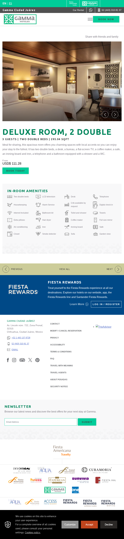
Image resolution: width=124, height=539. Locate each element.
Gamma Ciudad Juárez (19, 10)
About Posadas (58, 379)
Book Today (15, 170)
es (10, 3)
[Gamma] (90, 3)
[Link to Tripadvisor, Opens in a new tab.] (22, 360)
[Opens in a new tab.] (103, 326)
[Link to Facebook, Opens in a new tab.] (8, 360)
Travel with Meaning (61, 366)
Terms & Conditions (61, 352)
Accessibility (57, 345)
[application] (62, 524)
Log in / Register (106, 304)
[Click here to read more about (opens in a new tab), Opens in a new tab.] (21, 470)
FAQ (52, 359)
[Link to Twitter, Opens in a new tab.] (30, 360)
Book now (106, 19)
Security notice (59, 386)
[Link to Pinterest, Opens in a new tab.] (37, 360)
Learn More (77, 304)
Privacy (54, 338)
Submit (87, 422)
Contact (55, 324)
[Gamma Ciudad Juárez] (23, 19)
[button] (105, 114)
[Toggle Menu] (90, 19)
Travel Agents (58, 372)
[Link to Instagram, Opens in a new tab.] (14, 360)
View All (64, 269)
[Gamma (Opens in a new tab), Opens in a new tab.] (73, 3)
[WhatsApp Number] (91, 10)
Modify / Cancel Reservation (66, 331)
